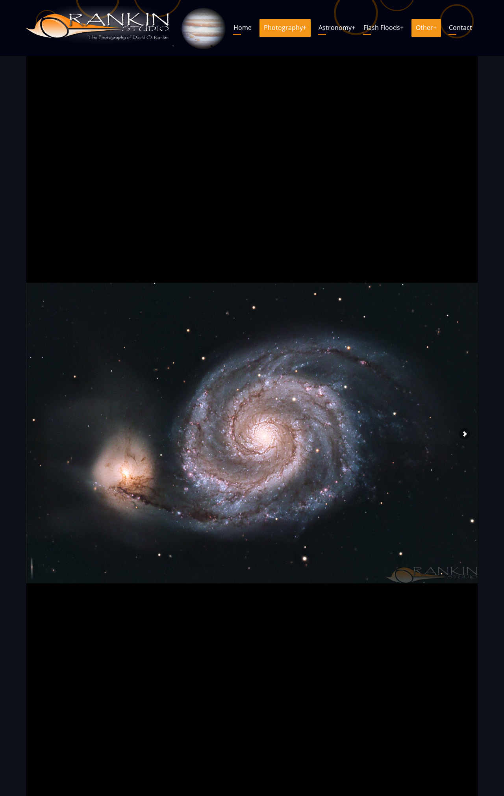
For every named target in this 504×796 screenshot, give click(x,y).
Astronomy (337, 27)
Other (426, 27)
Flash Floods (383, 27)
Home (242, 27)
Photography (285, 27)
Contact (460, 27)
